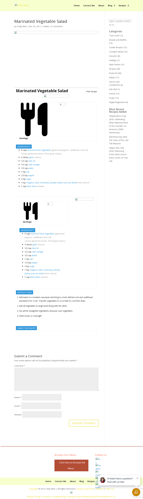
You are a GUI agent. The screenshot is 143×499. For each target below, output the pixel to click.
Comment (19, 365)
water (31, 168)
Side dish (113, 89)
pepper (31, 175)
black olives (32, 186)
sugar (28, 179)
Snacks (112, 93)
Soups (112, 98)
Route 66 (113, 73)
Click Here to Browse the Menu (72, 465)
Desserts (113, 56)
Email (17, 406)
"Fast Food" (114, 35)
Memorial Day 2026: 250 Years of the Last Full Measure (118, 140)
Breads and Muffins (118, 40)
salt (27, 171)
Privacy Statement (85, 488)
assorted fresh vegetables (39, 150)
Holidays (113, 60)
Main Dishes (114, 64)
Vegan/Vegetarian (117, 102)
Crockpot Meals (116, 51)
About (101, 6)
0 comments (57, 26)
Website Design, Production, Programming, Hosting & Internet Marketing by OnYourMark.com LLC (71, 496)
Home (77, 6)
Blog (110, 6)
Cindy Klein (22, 26)
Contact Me (89, 6)
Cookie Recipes (116, 47)
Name (18, 397)
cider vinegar (34, 164)
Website (18, 414)
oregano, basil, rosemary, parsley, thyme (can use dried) (51, 182)
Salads (46, 26)
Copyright (33, 488)
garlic (31, 157)
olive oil (31, 161)
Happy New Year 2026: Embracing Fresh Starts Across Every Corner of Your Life (118, 154)
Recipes (122, 6)
